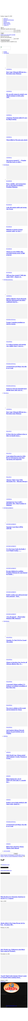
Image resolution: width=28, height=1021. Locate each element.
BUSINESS (6, 164)
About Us (5, 18)
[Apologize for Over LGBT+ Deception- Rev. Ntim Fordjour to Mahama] (16, 497)
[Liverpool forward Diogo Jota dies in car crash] (16, 362)
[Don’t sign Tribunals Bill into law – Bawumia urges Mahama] (16, 68)
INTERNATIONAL (8, 279)
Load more (3, 981)
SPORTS (5, 736)
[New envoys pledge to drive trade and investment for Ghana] (16, 704)
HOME (5, 51)
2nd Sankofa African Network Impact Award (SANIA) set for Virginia (15, 731)
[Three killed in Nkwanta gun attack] (16, 135)
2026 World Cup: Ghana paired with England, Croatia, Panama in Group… (16, 756)
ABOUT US (6, 1009)
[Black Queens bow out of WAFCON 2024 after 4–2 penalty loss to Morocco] (16, 774)
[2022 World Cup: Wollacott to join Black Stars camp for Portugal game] (14, 946)
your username (17, 30)
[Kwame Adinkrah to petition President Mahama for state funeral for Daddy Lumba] (16, 567)
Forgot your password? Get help (8, 34)
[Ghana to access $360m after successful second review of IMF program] (16, 247)
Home (2, 855)
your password (17, 31)
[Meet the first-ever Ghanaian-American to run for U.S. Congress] (14, 894)
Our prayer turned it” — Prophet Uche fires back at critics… (16, 161)
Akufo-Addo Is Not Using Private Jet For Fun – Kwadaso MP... (13, 923)
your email (16, 38)
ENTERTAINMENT (8, 508)
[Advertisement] (12, 44)
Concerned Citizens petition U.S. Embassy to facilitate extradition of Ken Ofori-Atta (16, 686)
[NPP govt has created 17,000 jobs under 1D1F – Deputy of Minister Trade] (16, 271)
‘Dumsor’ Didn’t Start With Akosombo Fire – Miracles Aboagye (16, 480)
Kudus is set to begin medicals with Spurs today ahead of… (16, 803)
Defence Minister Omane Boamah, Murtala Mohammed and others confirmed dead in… (16, 300)
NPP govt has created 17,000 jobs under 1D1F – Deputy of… (16, 276)
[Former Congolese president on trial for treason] (16, 318)
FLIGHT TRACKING (8, 1014)
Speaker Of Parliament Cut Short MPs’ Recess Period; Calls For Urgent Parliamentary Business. (13, 855)
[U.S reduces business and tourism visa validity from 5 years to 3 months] (16, 340)
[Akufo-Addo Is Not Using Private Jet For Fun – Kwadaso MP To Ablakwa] (14, 920)
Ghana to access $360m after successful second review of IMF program (15, 253)
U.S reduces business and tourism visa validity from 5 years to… (16, 345)
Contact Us (6, 25)
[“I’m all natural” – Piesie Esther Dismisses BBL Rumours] (16, 612)
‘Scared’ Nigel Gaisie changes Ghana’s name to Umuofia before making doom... (14, 976)
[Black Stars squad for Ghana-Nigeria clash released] (16, 842)
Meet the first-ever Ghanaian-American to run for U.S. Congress (13, 897)
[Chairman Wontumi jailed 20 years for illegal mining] (16, 113)
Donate (5, 21)
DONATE (5, 1016)
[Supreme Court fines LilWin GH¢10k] (16, 522)
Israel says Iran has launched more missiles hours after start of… (16, 389)
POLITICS (6, 393)
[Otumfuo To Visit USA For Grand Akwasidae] (16, 636)
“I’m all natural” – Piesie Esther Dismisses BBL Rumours (15, 617)
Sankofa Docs (6, 22)
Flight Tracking (6, 23)
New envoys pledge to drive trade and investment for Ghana (16, 708)
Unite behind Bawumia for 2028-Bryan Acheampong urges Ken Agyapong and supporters (16, 457)
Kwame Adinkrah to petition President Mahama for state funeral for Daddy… (16, 572)
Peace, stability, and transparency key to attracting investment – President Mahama (16, 185)
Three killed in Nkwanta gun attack (16, 140)
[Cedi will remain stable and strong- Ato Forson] (16, 203)
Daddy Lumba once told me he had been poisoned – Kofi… (16, 595)
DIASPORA (9, 341)
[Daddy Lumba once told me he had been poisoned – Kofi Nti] (16, 590)
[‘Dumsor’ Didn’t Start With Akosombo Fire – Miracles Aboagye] (16, 475)
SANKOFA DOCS (7, 1013)
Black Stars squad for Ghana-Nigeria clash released (15, 847)
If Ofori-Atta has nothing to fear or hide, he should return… (16, 434)
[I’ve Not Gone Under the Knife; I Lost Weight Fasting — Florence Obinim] (16, 545)
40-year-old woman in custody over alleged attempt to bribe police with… (16, 95)
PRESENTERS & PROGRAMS (11, 1010)
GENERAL (6, 53)
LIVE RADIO (6, 851)
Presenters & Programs (8, 20)
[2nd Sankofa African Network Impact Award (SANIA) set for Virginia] (16, 726)
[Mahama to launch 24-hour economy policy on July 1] (16, 225)
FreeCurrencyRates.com (6, 870)
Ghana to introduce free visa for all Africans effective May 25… (16, 663)
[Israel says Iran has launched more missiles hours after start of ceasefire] (16, 384)
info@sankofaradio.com (11, 1005)
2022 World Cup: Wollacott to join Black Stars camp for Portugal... (13, 950)
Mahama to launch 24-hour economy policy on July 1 (14, 230)
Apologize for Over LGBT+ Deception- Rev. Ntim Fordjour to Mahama (16, 503)
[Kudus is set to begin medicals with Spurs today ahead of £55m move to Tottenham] (16, 798)
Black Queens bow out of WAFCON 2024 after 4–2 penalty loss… (16, 780)
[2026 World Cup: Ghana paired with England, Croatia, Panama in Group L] (16, 751)
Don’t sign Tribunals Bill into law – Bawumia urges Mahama (16, 72)
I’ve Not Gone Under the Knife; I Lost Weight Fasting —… (16, 549)
